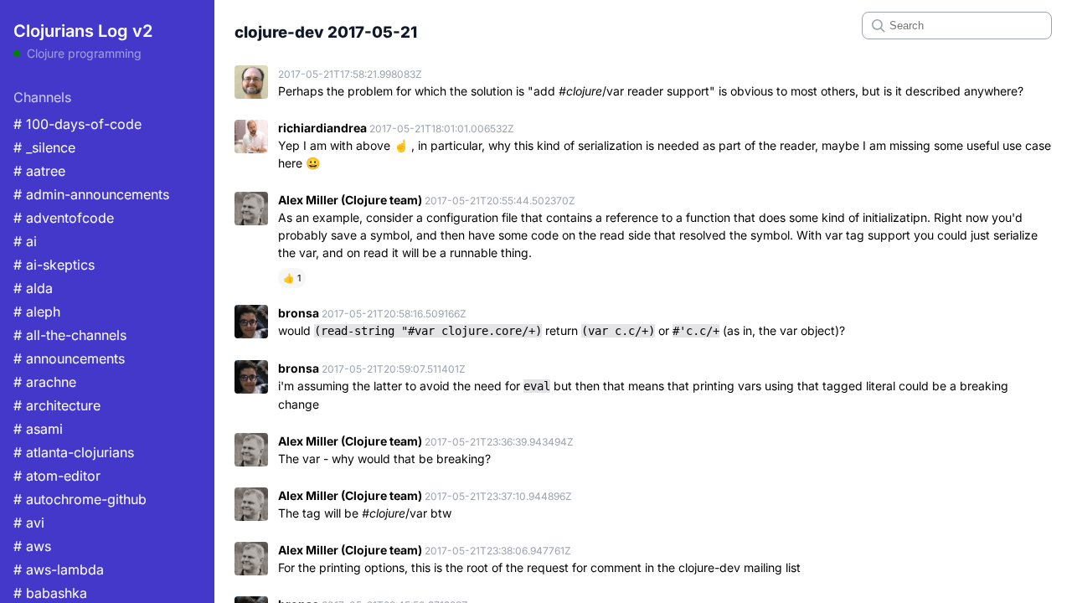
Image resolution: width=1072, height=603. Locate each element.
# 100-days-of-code (77, 124)
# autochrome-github (80, 499)
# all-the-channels (69, 335)
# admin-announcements (91, 194)
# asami (38, 428)
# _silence (44, 147)
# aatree (39, 170)
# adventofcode (63, 217)
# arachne (44, 382)
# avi (28, 522)
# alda (33, 288)
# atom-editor (56, 475)
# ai (25, 241)
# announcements (69, 358)
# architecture (56, 405)
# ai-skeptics (54, 264)
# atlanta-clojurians (73, 452)
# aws (32, 546)
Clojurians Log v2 (82, 31)
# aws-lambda (58, 569)
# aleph (36, 311)
